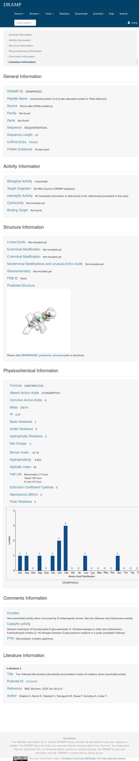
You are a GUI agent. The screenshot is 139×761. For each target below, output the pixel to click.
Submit (123, 13)
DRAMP (12, 4)
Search (18, 13)
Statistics (64, 13)
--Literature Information (21, 61)
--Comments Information (21, 56)
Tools (48, 13)
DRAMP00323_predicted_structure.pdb (45, 355)
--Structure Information (20, 45)
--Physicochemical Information (24, 51)
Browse (34, 13)
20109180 (31, 681)
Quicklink (98, 13)
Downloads (81, 13)
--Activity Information (19, 40)
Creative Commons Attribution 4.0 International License (93, 758)
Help (111, 13)
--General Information (19, 34)
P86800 (33, 142)
